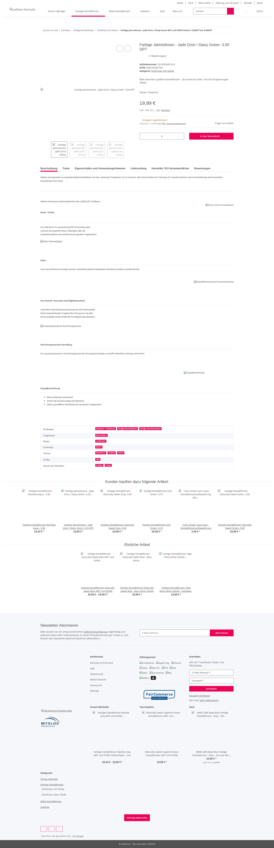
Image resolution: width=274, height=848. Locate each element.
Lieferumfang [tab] (138, 168)
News (260, 2)
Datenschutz (96, 674)
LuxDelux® (100, 441)
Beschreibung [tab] (49, 168)
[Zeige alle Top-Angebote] (183, 707)
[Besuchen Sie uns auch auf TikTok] (59, 829)
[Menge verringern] (143, 136)
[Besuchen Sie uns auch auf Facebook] (43, 829)
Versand (165, 110)
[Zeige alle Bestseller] (133, 707)
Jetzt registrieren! (209, 700)
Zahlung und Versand (227, 2)
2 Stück (99, 465)
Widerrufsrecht (98, 679)
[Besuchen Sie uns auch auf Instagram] (51, 829)
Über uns (177, 11)
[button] (239, 11)
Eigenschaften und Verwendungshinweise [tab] (100, 168)
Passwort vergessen (199, 695)
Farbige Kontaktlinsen (127, 429)
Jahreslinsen (101, 435)
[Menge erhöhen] (180, 136)
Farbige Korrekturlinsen (150, 429)
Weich (98, 447)
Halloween (100, 453)
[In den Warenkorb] (43, 41)
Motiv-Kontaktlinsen (51, 801)
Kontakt (248, 2)
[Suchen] (230, 11)
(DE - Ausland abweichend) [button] (174, 123)
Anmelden (211, 688)
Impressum (96, 685)
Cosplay (111, 453)
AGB (92, 668)
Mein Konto (204, 2)
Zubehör (44, 807)
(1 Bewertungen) (157, 55)
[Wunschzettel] (246, 11)
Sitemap (94, 690)
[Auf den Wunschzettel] (127, 48)
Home (180, 2)
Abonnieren (221, 632)
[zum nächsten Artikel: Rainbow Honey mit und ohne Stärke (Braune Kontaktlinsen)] (230, 30)
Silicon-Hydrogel (49, 779)
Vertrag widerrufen (137, 817)
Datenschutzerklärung (96, 631)
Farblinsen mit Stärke (162, 70)
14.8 (97, 459)
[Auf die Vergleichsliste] (119, 48)
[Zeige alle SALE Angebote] (233, 707)
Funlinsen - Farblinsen (105, 429)
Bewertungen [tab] (202, 168)
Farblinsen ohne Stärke (54, 794)
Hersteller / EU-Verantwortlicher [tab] (170, 168)
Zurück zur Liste (50, 30)
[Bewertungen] (112, 758)
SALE (190, 2)
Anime (121, 453)
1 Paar (108, 465)
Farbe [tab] (66, 168)
